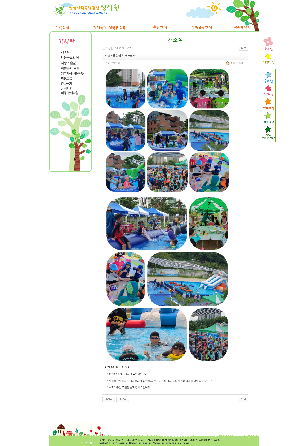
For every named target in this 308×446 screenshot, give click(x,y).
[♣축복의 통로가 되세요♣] (122, 399)
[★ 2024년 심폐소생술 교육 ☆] (108, 399)
